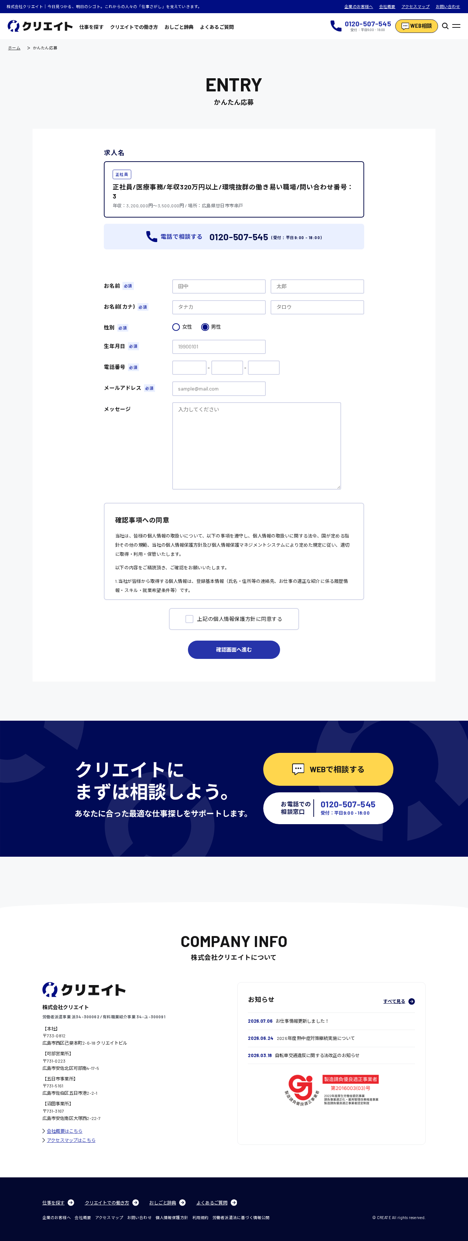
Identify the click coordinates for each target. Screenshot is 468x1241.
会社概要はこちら (64, 1131)
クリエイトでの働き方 (134, 27)
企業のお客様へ (358, 6)
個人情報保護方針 (171, 1217)
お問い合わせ (448, 6)
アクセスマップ (415, 6)
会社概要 (387, 6)
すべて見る (394, 1001)
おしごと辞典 (179, 27)
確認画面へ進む (234, 649)
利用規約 (200, 1217)
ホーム (14, 48)
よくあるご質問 (217, 27)
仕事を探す (91, 27)
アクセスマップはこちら (71, 1140)
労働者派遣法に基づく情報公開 (241, 1217)
